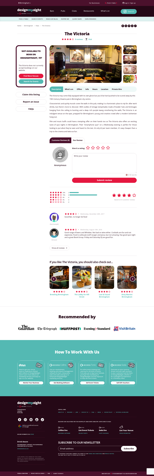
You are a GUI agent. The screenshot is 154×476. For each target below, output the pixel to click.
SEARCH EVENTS (37, 19)
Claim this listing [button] (31, 94)
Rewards (69, 412)
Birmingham (28, 26)
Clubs (74, 11)
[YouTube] (36, 419)
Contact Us (84, 412)
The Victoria (46, 26)
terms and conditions (95, 453)
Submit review (104, 180)
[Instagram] (25, 419)
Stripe (32, 434)
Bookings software (64, 433)
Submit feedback (58, 473)
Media (99, 412)
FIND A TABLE (23, 19)
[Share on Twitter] (126, 26)
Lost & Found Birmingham (104, 295)
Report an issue (31, 101)
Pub (90, 39)
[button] (72, 39)
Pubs (63, 11)
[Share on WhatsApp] (132, 26)
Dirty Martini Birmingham (127, 295)
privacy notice (109, 453)
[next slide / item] (132, 279)
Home (19, 26)
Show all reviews (58, 248)
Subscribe (129, 448)
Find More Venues (31, 76)
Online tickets (83, 433)
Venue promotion (124, 433)
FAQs (31, 109)
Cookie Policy (108, 412)
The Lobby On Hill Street (81, 295)
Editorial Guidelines (122, 412)
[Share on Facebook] (122, 26)
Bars (52, 11)
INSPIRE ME (65, 19)
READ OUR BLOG (52, 19)
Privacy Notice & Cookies (38, 473)
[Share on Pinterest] (129, 26)
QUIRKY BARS (77, 19)
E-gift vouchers (104, 433)
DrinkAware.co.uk (22, 448)
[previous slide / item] (53, 279)
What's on (105, 11)
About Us (61, 412)
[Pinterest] (31, 419)
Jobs (77, 412)
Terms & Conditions (22, 473)
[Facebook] (19, 419)
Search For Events (31, 81)
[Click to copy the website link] (135, 26)
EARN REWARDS (90, 19)
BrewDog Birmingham (59, 294)
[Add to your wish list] (119, 48)
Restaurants (89, 11)
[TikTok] (42, 419)
